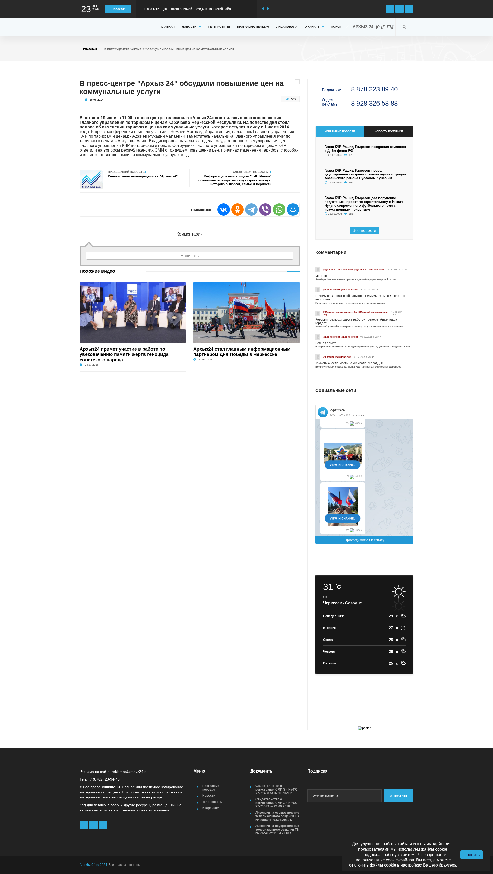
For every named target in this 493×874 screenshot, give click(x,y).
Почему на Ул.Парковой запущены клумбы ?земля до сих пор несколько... (360, 297)
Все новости (364, 230)
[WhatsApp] (279, 209)
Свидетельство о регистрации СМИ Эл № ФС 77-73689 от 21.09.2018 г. (276, 802)
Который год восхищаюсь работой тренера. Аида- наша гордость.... (356, 321)
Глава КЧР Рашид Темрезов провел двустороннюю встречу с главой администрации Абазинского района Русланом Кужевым (365, 174)
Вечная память (326, 343)
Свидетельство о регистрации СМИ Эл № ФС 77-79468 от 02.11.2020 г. (276, 789)
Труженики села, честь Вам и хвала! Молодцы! (349, 363)
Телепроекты (219, 26)
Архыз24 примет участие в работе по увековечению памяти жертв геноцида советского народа (124, 354)
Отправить (398, 795)
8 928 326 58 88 (374, 103)
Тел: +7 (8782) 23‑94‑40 (100, 779)
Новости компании (389, 131)
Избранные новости (340, 131)
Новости (189, 26)
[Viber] (265, 209)
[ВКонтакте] (223, 209)
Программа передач (253, 26)
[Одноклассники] (237, 209)
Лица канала (286, 26)
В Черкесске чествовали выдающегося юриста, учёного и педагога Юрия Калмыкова (364, 346)
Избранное (210, 808)
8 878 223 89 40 (374, 89)
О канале (312, 26)
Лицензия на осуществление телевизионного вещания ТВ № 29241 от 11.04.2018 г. (277, 829)
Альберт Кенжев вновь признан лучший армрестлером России (355, 279)
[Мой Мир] (293, 209)
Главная (168, 26)
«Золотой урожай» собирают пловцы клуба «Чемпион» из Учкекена (359, 326)
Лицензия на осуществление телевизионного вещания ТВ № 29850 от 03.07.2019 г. (277, 816)
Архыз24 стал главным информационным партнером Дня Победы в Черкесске (241, 351)
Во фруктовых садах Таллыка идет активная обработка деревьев (358, 366)
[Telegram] (251, 209)
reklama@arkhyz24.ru (130, 771)
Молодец (322, 276)
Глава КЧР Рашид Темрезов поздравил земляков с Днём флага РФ (192, 9)
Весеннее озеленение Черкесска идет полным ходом (350, 303)
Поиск (336, 26)
